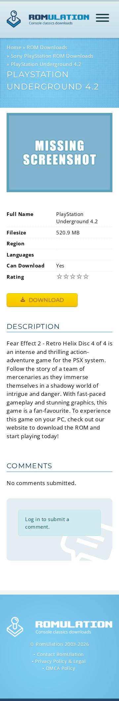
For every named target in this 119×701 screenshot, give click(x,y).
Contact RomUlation (60, 654)
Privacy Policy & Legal (60, 661)
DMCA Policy (60, 668)
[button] (102, 19)
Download (45, 300)
